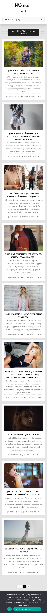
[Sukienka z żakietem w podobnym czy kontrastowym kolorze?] (23, 238)
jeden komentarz (30, 277)
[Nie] (43, 602)
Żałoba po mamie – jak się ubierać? (23, 434)
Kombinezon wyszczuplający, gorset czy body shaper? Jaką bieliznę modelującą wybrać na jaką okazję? (23, 374)
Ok (9, 609)
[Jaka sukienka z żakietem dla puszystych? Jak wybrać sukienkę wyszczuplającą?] (23, 117)
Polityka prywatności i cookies (27, 609)
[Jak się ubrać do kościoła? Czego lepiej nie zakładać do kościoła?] (23, 475)
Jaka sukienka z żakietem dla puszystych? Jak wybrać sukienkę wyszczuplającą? (23, 136)
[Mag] (23, 5)
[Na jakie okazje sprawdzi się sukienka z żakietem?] (23, 298)
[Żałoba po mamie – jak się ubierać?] (23, 418)
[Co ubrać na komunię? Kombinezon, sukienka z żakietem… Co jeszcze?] (23, 177)
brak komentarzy (30, 97)
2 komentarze (32, 398)
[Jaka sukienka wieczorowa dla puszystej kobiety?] (23, 54)
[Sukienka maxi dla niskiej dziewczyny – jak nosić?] (23, 533)
